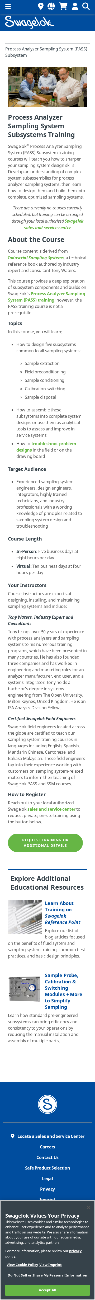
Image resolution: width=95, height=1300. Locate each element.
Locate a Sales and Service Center (50, 1136)
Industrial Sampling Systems (36, 258)
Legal (47, 1179)
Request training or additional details (45, 842)
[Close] (88, 1207)
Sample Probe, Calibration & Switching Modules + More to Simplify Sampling (63, 991)
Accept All (47, 1290)
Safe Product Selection (47, 1168)
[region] (47, 1250)
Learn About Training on (62, 913)
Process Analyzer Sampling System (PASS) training (46, 297)
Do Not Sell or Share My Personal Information (47, 1275)
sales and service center (51, 809)
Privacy (47, 1189)
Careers (47, 1147)
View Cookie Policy (22, 1264)
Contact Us (47, 1157)
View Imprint (50, 1264)
